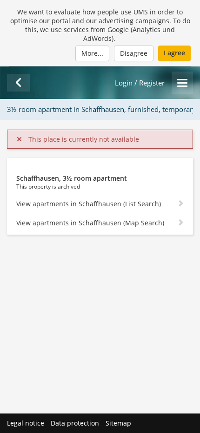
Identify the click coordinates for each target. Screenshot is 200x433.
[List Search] (18, 83)
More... (92, 53)
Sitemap (118, 423)
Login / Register (140, 83)
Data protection (75, 423)
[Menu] (182, 83)
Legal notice (25, 423)
